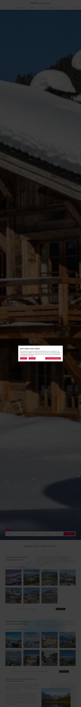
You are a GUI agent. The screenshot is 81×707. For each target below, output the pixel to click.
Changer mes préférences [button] (53, 358)
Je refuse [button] (32, 358)
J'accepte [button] (23, 358)
